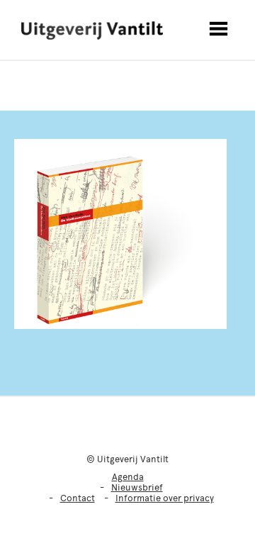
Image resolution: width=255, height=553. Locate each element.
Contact (77, 498)
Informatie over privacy (164, 498)
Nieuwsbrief (137, 487)
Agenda (128, 476)
